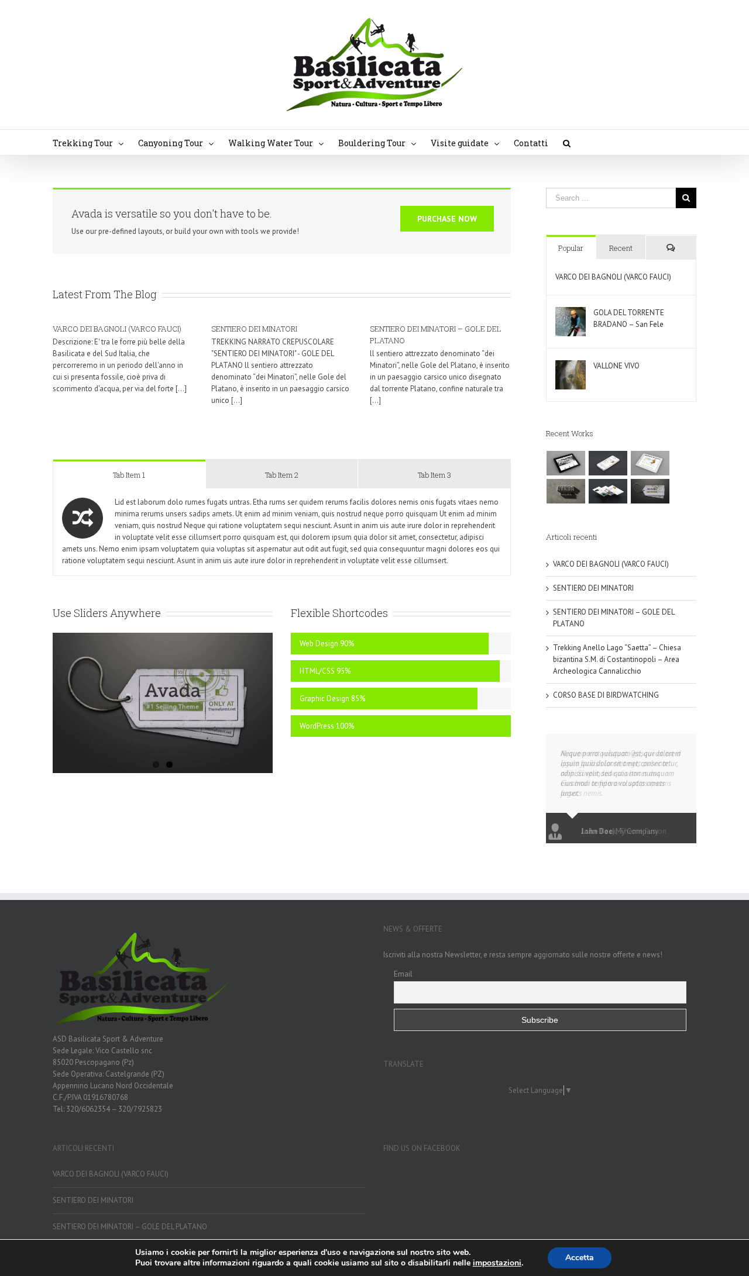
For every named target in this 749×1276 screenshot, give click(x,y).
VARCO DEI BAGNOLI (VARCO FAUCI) (117, 328)
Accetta (579, 1257)
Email (403, 973)
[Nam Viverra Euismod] (566, 491)
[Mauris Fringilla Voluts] (608, 463)
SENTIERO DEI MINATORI (254, 328)
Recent (621, 248)
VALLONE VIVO (616, 366)
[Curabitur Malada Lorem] (608, 491)
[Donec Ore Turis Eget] (566, 463)
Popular (570, 248)
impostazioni (497, 1263)
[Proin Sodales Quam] (650, 463)
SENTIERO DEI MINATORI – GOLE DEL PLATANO (130, 1227)
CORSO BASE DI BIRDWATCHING (606, 695)
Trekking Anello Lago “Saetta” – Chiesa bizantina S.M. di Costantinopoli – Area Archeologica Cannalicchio (617, 659)
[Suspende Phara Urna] (650, 491)
